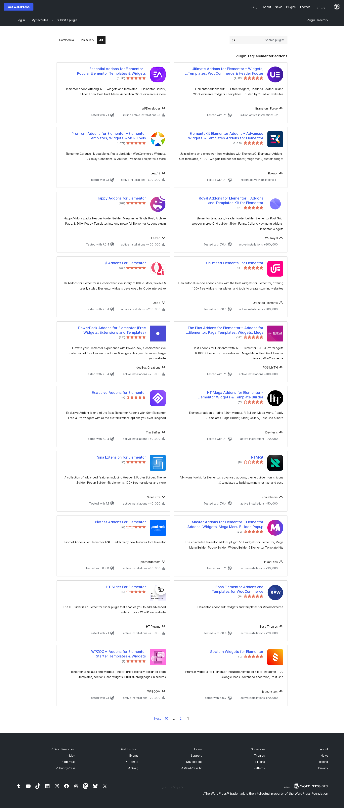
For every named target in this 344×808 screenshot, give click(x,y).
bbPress (68, 761)
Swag (133, 768)
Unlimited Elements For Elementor (234, 263)
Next (157, 718)
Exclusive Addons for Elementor (119, 392)
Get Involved (129, 749)
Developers (194, 761)
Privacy (323, 768)
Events (133, 755)
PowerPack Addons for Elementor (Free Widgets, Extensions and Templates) (112, 330)
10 (166, 718)
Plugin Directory (317, 20)
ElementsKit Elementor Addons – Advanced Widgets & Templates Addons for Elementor (225, 135)
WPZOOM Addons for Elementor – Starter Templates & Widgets (118, 654)
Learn (198, 749)
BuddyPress (65, 768)
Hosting (323, 761)
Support (196, 755)
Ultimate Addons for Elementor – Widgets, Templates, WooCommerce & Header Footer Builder (225, 71)
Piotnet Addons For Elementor (120, 522)
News (324, 755)
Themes (259, 755)
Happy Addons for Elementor (121, 198)
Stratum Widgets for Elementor (236, 652)
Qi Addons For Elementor (125, 263)
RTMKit (257, 457)
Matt (70, 755)
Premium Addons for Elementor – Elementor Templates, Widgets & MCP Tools (108, 135)
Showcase (258, 749)
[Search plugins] (233, 40)
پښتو (287, 786)
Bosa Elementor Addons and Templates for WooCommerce (237, 589)
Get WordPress (19, 7)
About (324, 749)
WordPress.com (63, 749)
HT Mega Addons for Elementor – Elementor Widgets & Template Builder (230, 394)
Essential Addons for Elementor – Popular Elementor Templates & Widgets (111, 71)
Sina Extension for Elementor (121, 457)
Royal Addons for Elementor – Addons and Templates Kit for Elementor (231, 200)
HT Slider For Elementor (126, 587)
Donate (131, 761)
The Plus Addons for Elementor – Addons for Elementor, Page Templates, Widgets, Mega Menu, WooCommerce (225, 330)
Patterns (259, 768)
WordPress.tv (191, 768)
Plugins (260, 761)
